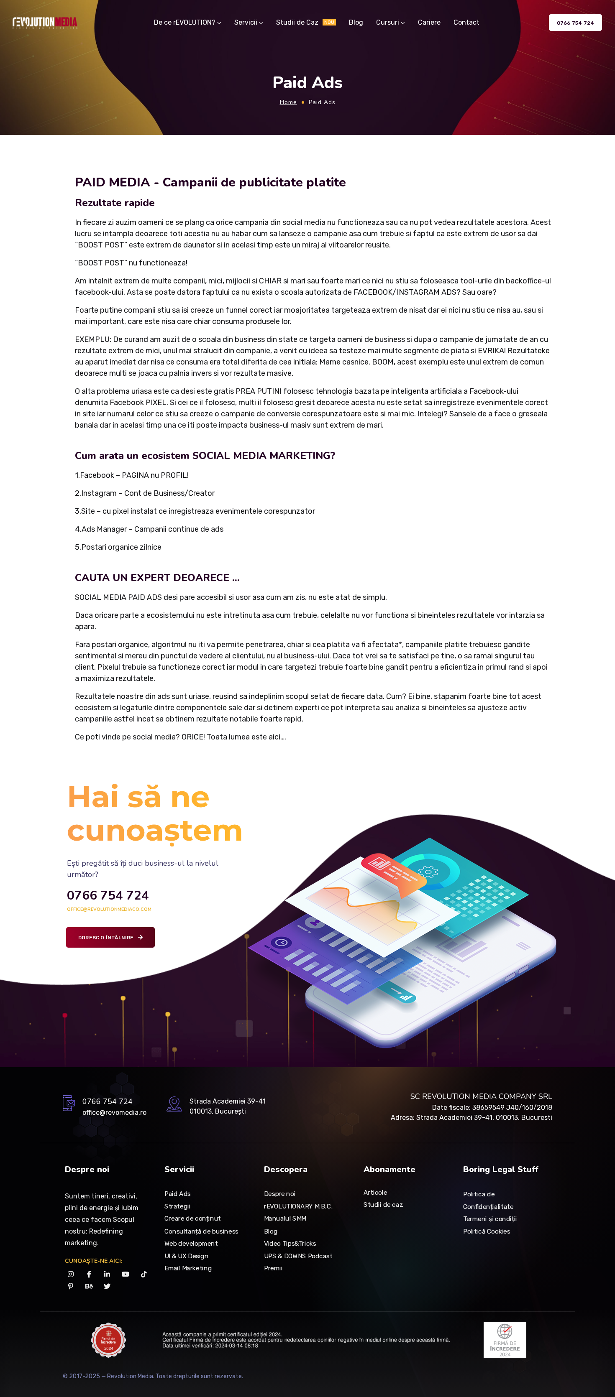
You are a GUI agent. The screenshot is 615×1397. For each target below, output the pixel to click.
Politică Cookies (486, 1231)
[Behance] (89, 1286)
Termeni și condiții (490, 1219)
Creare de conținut (192, 1219)
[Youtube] (126, 1274)
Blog (356, 22)
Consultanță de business (201, 1231)
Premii (273, 1268)
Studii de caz (383, 1204)
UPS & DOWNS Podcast (298, 1255)
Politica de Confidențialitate (488, 1201)
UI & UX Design (186, 1255)
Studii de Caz (305, 22)
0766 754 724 (108, 895)
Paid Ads (177, 1194)
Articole (375, 1192)
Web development (191, 1243)
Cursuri (387, 22)
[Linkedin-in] (107, 1274)
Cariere (429, 22)
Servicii (245, 22)
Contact (466, 22)
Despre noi (279, 1194)
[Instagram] (71, 1274)
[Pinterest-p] (71, 1286)
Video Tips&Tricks (290, 1243)
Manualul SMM (285, 1219)
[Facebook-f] (89, 1274)
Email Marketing (188, 1268)
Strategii (177, 1206)
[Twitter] (107, 1286)
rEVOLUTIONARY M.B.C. (298, 1206)
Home (288, 102)
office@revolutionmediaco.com (109, 909)
